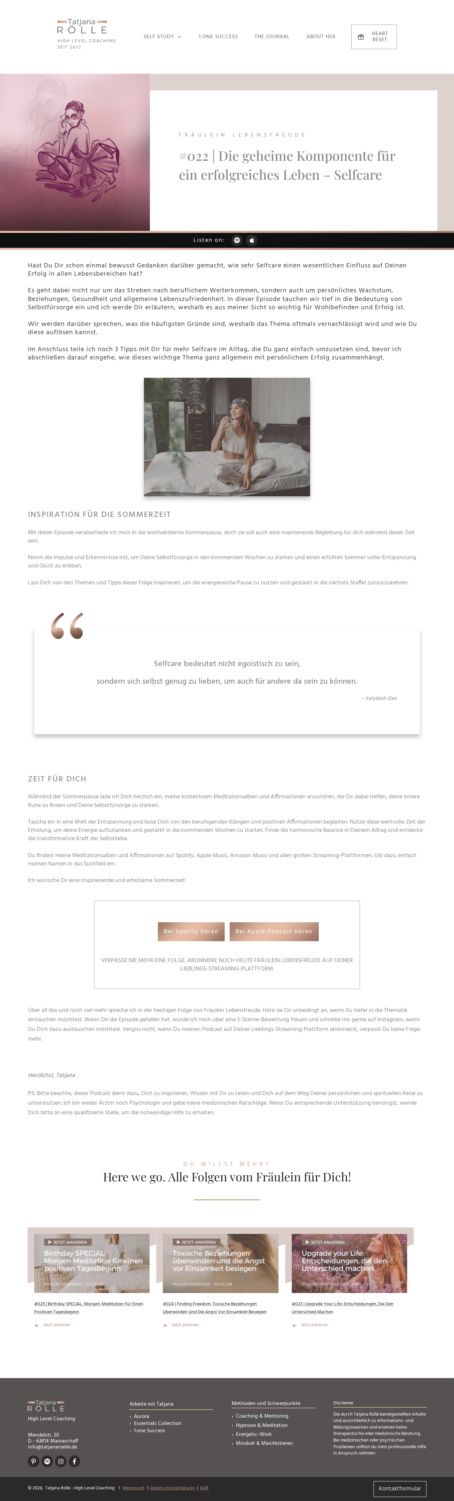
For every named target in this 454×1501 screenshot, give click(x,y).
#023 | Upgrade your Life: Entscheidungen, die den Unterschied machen (349, 1282)
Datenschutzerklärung (172, 1488)
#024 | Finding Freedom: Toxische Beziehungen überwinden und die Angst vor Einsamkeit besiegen (220, 1282)
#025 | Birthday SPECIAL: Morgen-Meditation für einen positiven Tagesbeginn (92, 1282)
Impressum (133, 1488)
